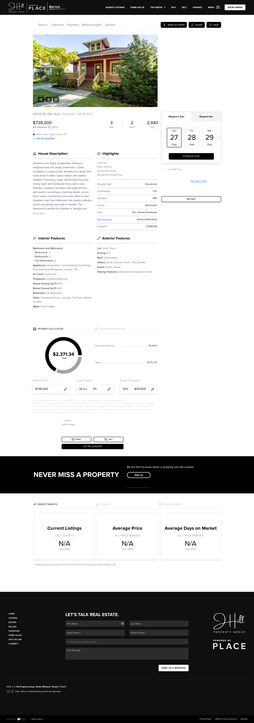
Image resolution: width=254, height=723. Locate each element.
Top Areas (156, 7)
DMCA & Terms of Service (226, 719)
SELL (184, 7)
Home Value (137, 7)
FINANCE (197, 7)
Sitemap (244, 719)
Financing (14, 631)
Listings (13, 618)
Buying (12, 622)
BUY (173, 7)
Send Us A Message (174, 668)
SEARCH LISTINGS (115, 7)
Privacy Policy (205, 719)
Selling (12, 626)
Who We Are (15, 639)
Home (12, 614)
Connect (13, 644)
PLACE (63, 686)
